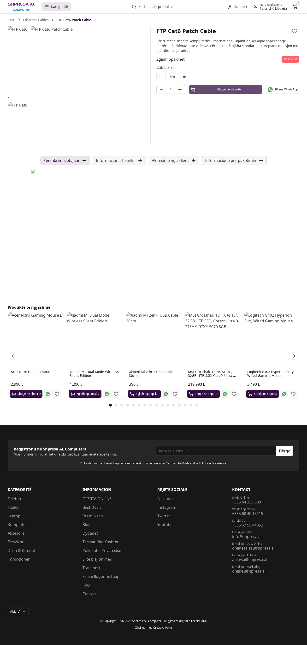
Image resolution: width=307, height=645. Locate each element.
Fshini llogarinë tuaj (100, 576)
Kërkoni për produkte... (157, 6)
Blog (87, 524)
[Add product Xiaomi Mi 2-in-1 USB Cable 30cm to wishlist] (175, 394)
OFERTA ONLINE (97, 498)
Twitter (163, 516)
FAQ (86, 585)
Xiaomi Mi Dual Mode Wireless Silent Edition (94, 373)
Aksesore (16, 533)
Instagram (166, 507)
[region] (91, 86)
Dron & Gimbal (21, 550)
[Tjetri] (293, 356)
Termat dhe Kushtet (179, 463)
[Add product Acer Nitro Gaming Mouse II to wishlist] (57, 394)
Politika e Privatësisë (212, 463)
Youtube (164, 524)
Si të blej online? (97, 559)
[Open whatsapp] (48, 394)
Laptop (14, 516)
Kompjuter (17, 524)
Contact (90, 593)
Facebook (166, 498)
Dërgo (284, 451)
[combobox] (18, 611)
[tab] (110, 405)
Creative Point (162, 628)
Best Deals (92, 507)
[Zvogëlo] (161, 89)
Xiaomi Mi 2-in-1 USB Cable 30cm (151, 373)
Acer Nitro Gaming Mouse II (33, 371)
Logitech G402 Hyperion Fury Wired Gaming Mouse (270, 373)
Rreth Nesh (93, 516)
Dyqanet (90, 533)
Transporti (92, 567)
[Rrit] (180, 89)
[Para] (13, 356)
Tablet (13, 507)
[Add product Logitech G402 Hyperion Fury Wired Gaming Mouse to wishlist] (293, 394)
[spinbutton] (170, 89)
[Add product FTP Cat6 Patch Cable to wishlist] (294, 31)
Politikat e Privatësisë (102, 550)
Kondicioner (19, 559)
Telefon (14, 498)
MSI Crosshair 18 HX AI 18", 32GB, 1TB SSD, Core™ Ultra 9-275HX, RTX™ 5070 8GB (212, 375)
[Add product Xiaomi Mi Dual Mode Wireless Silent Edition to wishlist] (116, 394)
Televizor (16, 541)
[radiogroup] (227, 76)
